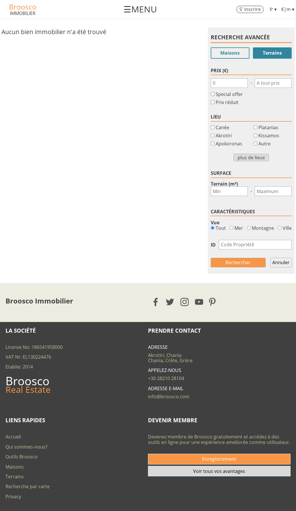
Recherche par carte (27, 486)
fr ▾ (273, 9)
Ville (287, 228)
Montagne (262, 228)
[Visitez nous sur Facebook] (156, 302)
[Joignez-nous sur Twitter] (170, 302)
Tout (220, 228)
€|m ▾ (287, 9)
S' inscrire (250, 9)
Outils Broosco (21, 456)
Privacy (13, 496)
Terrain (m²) (224, 183)
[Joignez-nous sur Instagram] (185, 302)
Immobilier (23, 13)
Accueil (13, 437)
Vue (215, 222)
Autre (264, 143)
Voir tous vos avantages (219, 471)
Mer (238, 228)
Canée (222, 127)
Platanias (268, 127)
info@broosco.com (168, 396)
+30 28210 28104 (166, 378)
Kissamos (268, 135)
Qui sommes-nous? (26, 447)
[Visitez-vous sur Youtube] (199, 302)
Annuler (281, 262)
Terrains (272, 53)
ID (213, 245)
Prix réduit (227, 102)
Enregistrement (219, 459)
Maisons (230, 53)
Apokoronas (229, 143)
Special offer (229, 94)
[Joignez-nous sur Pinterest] (214, 302)
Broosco (22, 7)
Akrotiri (224, 135)
